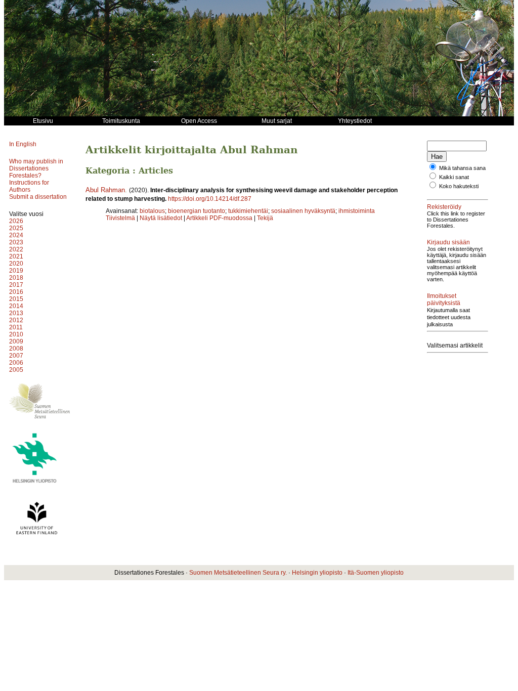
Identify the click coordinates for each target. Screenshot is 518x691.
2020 (16, 263)
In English (22, 144)
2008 (16, 348)
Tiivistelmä (120, 218)
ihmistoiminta (356, 210)
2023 (16, 242)
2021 (16, 256)
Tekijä (265, 218)
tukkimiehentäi (248, 210)
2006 (16, 362)
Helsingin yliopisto (317, 572)
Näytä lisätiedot (162, 218)
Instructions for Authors (29, 186)
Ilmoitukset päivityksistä (443, 299)
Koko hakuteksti (459, 186)
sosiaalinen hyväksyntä (303, 210)
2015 (16, 299)
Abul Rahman (105, 190)
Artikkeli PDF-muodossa (219, 218)
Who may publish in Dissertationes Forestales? (36, 168)
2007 (16, 355)
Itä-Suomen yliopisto (376, 572)
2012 (16, 320)
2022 (16, 249)
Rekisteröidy (444, 206)
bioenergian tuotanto (196, 210)
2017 (16, 284)
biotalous (152, 210)
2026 (16, 221)
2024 (16, 235)
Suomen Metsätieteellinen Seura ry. (238, 572)
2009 (16, 341)
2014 (16, 306)
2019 (16, 270)
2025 (16, 228)
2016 (16, 291)
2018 (16, 277)
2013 (16, 313)
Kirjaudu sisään (448, 242)
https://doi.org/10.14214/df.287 (209, 198)
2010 (16, 334)
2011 (16, 327)
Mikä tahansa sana (462, 168)
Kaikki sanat (454, 177)
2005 (16, 369)
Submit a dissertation (38, 196)
